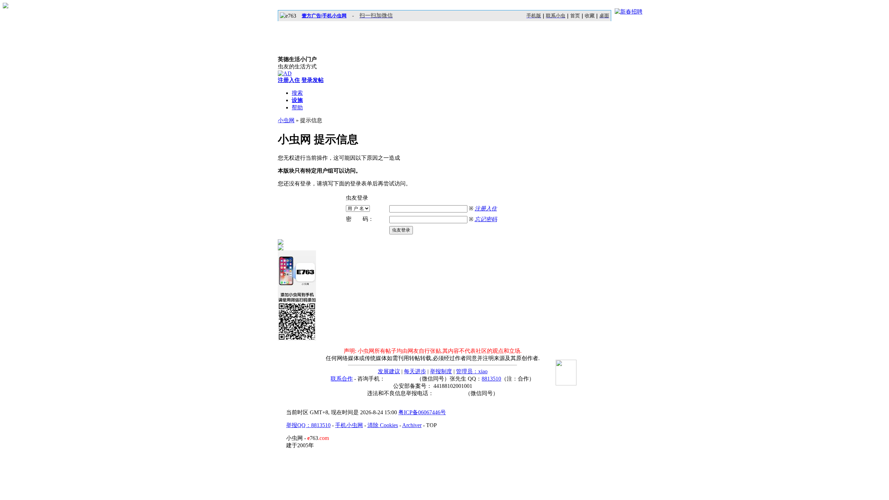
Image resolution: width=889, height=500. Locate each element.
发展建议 (389, 371)
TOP (431, 425)
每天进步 (415, 371)
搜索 (297, 93)
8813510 (491, 379)
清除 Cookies (382, 425)
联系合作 (342, 379)
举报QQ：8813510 (308, 425)
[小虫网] (309, 38)
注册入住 (486, 208)
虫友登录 (401, 230)
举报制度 (441, 371)
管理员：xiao (472, 371)
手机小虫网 (349, 425)
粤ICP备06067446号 (422, 412)
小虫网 (286, 120)
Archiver (412, 425)
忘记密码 (486, 219)
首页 (575, 15)
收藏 (590, 15)
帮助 (297, 107)
